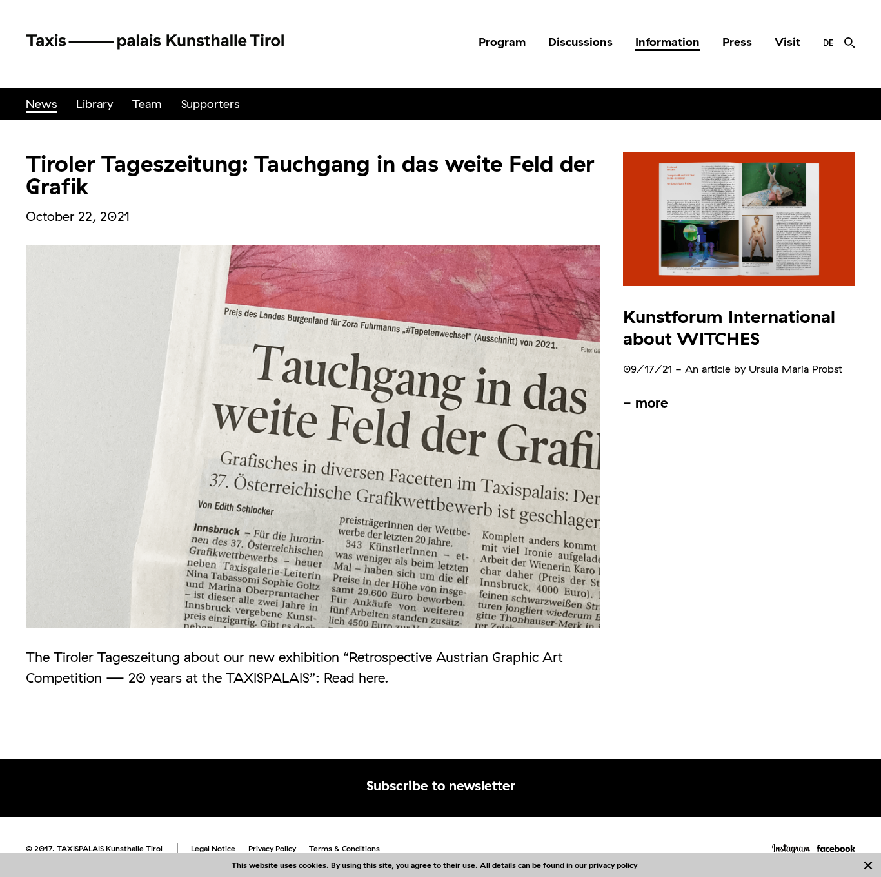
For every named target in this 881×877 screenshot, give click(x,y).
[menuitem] (502, 42)
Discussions (580, 41)
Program (502, 41)
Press (737, 41)
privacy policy (613, 865)
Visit (787, 41)
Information (667, 41)
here (371, 677)
